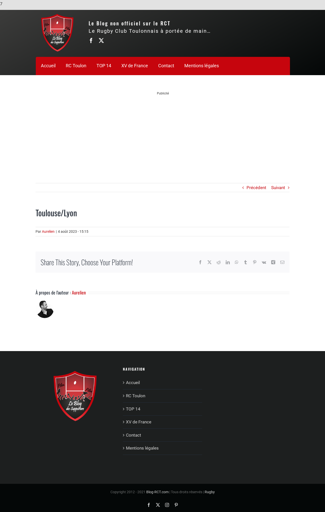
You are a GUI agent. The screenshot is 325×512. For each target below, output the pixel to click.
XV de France (138, 421)
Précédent (256, 187)
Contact (133, 435)
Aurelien (48, 231)
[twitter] (101, 40)
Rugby (210, 492)
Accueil (133, 382)
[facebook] (91, 40)
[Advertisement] (163, 131)
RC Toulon (135, 395)
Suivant (278, 187)
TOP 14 (133, 408)
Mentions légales (142, 448)
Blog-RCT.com (157, 492)
